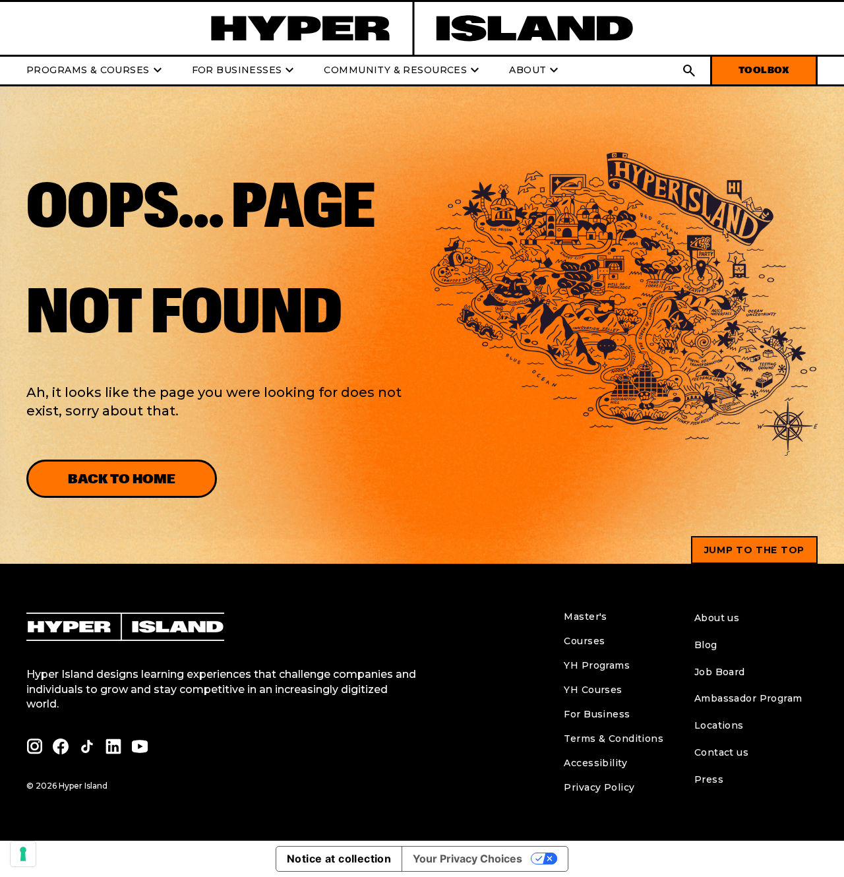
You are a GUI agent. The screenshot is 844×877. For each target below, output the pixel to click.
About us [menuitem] (716, 618)
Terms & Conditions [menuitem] (613, 738)
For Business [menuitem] (597, 714)
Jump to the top (754, 550)
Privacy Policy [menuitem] (599, 787)
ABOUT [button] (535, 70)
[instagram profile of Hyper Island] (34, 746)
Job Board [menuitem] (719, 672)
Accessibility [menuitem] (595, 763)
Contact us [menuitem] (721, 752)
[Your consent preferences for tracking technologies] (23, 853)
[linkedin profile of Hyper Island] (113, 746)
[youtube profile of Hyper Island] (140, 746)
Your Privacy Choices (467, 858)
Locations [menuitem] (719, 725)
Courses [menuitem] (584, 641)
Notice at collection (339, 858)
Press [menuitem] (708, 779)
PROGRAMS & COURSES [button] (96, 70)
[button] (689, 70)
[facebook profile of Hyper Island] (61, 746)
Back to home (121, 479)
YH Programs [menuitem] (597, 665)
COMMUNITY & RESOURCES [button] (403, 70)
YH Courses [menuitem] (593, 689)
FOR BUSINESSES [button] (245, 70)
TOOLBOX (763, 70)
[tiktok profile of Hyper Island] (87, 746)
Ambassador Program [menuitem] (748, 698)
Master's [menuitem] (585, 616)
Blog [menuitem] (705, 645)
